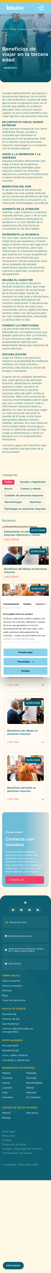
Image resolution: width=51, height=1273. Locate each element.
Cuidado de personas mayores (23, 495)
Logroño (7, 1088)
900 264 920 (14, 964)
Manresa (31, 1092)
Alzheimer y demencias (16, 1060)
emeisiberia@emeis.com (20, 936)
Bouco (8, 489)
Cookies (6, 1140)
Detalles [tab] (27, 604)
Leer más (13, 685)
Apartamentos (10, 1024)
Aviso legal (8, 1132)
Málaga (6, 1118)
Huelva (6, 1083)
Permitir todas (26, 652)
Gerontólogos (13, 502)
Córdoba (7, 1078)
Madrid (6, 1073)
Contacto (14, 880)
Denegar (25, 671)
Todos (8, 482)
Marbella (31, 1073)
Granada (31, 1078)
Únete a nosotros (12, 986)
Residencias (9, 1014)
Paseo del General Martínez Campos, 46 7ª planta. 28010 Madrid (26, 950)
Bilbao (30, 1088)
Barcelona (32, 1113)
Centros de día (11, 1019)
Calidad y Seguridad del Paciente (22, 1149)
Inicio (5, 29)
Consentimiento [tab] (11, 604)
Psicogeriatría (10, 1046)
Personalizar (24, 661)
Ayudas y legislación (33, 482)
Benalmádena (34, 1083)
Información (13, 1265)
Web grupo (18, 922)
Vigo (5, 1092)
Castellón (7, 1097)
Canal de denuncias (14, 1000)
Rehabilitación (10, 1050)
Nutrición (35, 502)
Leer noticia (11, 539)
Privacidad (8, 1136)
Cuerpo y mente (27, 29)
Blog (13, 29)
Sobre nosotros (11, 981)
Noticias (7, 991)
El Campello (33, 1097)
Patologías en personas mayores (25, 509)
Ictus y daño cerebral (14, 1055)
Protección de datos (14, 1144)
